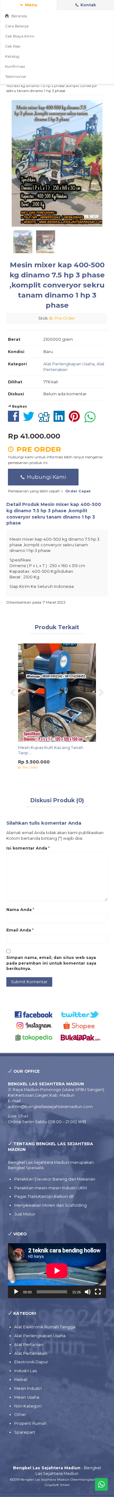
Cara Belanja (16, 26)
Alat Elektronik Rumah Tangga (44, 1327)
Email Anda (18, 930)
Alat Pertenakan (30, 1353)
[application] (57, 1270)
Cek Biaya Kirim (20, 36)
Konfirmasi (15, 66)
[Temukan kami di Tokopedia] (34, 1037)
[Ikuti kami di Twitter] (80, 1014)
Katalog (12, 56)
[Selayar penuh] (98, 1292)
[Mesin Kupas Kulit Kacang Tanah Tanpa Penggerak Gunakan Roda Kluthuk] (53, 692)
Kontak (87, 5)
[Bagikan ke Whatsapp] (91, 419)
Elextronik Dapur (31, 1362)
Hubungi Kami (46, 477)
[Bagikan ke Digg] (45, 419)
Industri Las (25, 1370)
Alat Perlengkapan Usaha (69, 364)
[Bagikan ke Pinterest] (76, 419)
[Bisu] (88, 1292)
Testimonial (15, 76)
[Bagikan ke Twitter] (30, 419)
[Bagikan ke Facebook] (15, 419)
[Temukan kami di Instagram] (34, 1025)
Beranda (18, 16)
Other (20, 1414)
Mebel (20, 1379)
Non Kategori (27, 1406)
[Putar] (16, 1292)
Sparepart (24, 1432)
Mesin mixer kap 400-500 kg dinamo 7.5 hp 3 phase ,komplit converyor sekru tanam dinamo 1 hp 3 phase (57, 285)
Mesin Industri (28, 1388)
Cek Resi (12, 46)
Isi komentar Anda (26, 848)
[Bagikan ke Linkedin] (61, 419)
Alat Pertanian (28, 1344)
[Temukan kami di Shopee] (80, 1025)
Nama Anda (19, 909)
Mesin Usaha (26, 1397)
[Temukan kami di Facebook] (34, 1014)
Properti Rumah (30, 1423)
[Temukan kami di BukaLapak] (80, 1037)
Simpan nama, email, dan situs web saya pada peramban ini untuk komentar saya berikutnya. (51, 963)
